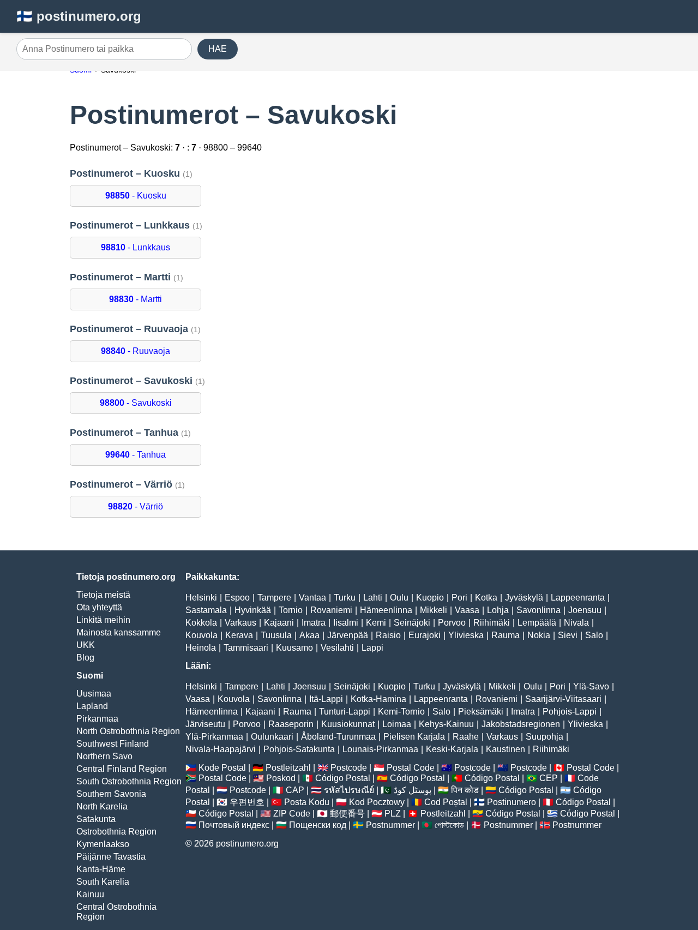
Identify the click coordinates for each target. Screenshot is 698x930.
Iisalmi (345, 622)
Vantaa (312, 597)
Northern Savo (104, 756)
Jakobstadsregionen (521, 724)
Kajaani (279, 622)
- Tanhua (135, 454)
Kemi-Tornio (401, 711)
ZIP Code (291, 813)
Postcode (348, 767)
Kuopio (430, 597)
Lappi (372, 647)
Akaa (309, 635)
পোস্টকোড (449, 825)
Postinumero (511, 802)
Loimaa (396, 724)
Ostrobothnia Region (116, 831)
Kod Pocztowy (377, 802)
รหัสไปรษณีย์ (349, 790)
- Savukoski (136, 402)
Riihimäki (491, 622)
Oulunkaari (272, 736)
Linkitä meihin (103, 620)
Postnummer (390, 825)
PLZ (392, 813)
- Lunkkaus (135, 247)
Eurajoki (424, 635)
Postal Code (411, 767)
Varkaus (240, 622)
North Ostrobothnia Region (128, 731)
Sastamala (206, 610)
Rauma (505, 635)
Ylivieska (466, 635)
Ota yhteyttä (99, 607)
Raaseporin (291, 724)
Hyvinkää (252, 610)
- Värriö (135, 506)
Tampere (274, 597)
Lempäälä (537, 622)
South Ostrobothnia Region (129, 781)
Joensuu (584, 610)
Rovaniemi (331, 610)
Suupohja (544, 736)
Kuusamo (294, 647)
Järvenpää (347, 635)
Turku (345, 597)
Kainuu (90, 894)
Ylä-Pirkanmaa (214, 736)
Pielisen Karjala (414, 736)
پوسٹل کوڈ (412, 790)
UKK (85, 645)
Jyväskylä (524, 597)
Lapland (92, 706)
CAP (295, 790)
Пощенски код (317, 825)
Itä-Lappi (326, 699)
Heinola (200, 647)
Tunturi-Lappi (344, 711)
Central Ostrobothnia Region (116, 911)
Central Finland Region (121, 768)
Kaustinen (505, 749)
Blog (85, 657)
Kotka (486, 597)
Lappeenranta (578, 597)
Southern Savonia (111, 794)
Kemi (376, 622)
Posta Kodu (306, 802)
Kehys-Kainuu (446, 724)
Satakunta (96, 819)
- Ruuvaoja (135, 351)
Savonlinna (538, 610)
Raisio (388, 635)
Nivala (576, 622)
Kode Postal (222, 767)
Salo (594, 635)
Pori (459, 597)
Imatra (314, 622)
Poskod (281, 778)
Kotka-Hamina (378, 699)
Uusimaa (93, 693)
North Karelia (102, 806)
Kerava (239, 635)
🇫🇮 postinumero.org (78, 16)
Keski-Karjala (452, 749)
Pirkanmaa (97, 718)
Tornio (291, 610)
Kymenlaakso (102, 844)
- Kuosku (135, 195)
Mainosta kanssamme (118, 632)
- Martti (135, 299)
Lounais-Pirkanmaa (380, 749)
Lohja (498, 610)
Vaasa (467, 610)
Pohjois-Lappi (570, 711)
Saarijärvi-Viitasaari (563, 699)
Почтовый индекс (233, 825)
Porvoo (452, 622)
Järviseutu (205, 724)
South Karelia (102, 881)
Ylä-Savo (591, 686)
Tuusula (276, 635)
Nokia (538, 635)
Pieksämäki (480, 711)
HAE (217, 48)
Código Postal (342, 778)
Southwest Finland (112, 743)
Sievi (567, 635)
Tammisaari (246, 647)
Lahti (372, 597)
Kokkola (201, 622)
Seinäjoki (412, 622)
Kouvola (201, 635)
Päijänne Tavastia (111, 856)
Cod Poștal (445, 802)
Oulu (399, 597)
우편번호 (247, 802)
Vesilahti (337, 647)
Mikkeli (433, 610)
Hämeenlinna (386, 610)
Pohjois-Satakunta (299, 749)
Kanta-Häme (100, 869)
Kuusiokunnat (348, 724)
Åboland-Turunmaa (338, 736)
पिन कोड (465, 790)
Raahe (466, 736)
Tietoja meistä (103, 594)
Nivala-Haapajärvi (220, 749)
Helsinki (201, 597)
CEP (548, 778)
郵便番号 (347, 813)
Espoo (237, 597)
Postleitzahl (288, 767)
